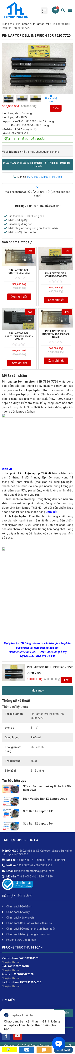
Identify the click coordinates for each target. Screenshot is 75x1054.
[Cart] (55, 10)
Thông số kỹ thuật (51, 100)
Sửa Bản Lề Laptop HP (38, 811)
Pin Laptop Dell (40, 23)
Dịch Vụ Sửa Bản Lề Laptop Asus (45, 798)
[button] (37, 164)
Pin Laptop (22, 23)
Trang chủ (8, 23)
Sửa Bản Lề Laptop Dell (38, 823)
